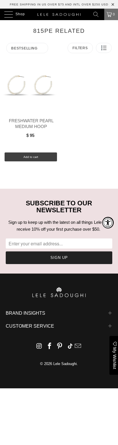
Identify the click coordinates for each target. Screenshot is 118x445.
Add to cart (30, 156)
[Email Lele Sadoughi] (78, 346)
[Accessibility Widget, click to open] (108, 222)
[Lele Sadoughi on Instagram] (39, 346)
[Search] (98, 14)
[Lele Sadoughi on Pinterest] (60, 346)
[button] (104, 48)
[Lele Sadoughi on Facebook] (49, 346)
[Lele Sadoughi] (59, 14)
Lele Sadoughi (65, 364)
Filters (80, 48)
